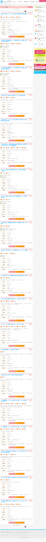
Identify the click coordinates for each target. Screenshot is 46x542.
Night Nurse (24, 537)
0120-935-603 (41, 60)
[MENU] (36, 2)
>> (32, 11)
